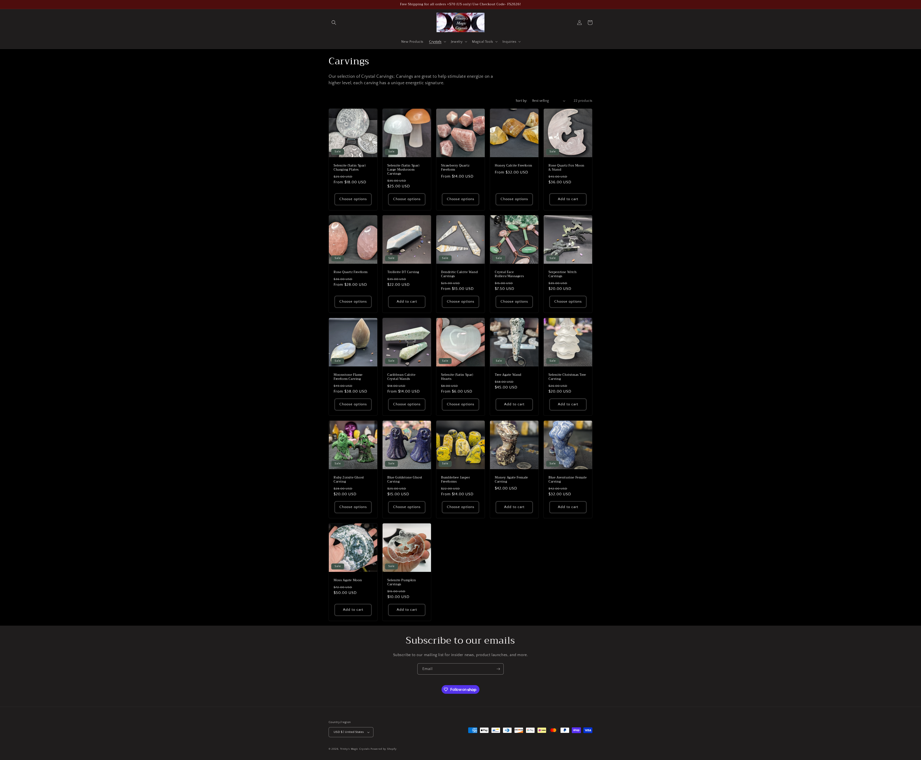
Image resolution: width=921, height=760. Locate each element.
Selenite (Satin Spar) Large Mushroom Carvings (403, 170)
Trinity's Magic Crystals (355, 749)
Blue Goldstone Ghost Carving (404, 480)
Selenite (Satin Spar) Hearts (457, 377)
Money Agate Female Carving (511, 480)
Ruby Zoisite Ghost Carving (349, 480)
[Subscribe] (498, 669)
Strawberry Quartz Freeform (455, 168)
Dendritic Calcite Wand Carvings (459, 274)
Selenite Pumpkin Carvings (401, 582)
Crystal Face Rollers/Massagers (509, 274)
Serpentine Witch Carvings (563, 274)
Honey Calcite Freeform (513, 166)
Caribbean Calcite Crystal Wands (401, 377)
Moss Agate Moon (348, 580)
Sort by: (521, 101)
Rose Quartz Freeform (351, 272)
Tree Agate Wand (508, 375)
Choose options (353, 199)
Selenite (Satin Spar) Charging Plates (350, 168)
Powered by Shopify (384, 749)
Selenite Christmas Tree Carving (567, 377)
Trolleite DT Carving (403, 272)
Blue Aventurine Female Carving (568, 480)
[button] (334, 22)
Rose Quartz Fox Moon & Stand (566, 168)
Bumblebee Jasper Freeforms (455, 480)
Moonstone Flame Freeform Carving (348, 377)
